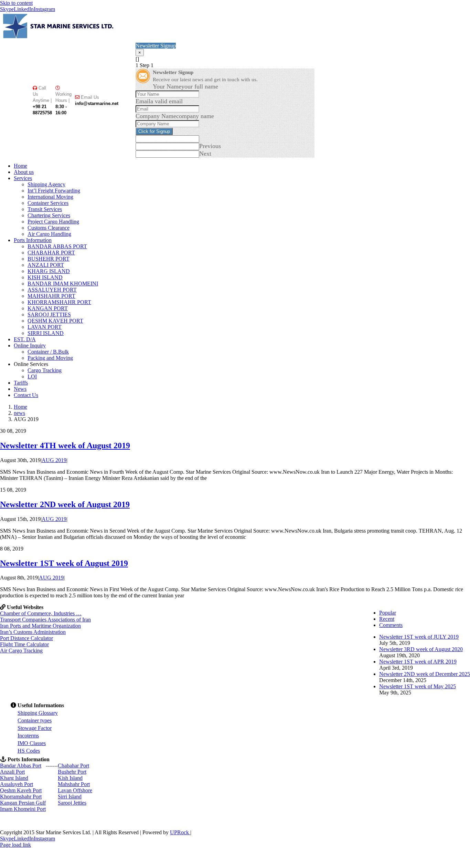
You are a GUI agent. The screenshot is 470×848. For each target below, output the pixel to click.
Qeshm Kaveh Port (21, 790)
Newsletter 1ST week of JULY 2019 (419, 637)
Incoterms (28, 736)
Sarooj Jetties (72, 803)
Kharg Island (14, 778)
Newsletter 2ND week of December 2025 (424, 674)
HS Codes (29, 751)
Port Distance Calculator (26, 638)
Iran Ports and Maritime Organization (40, 626)
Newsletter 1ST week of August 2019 (64, 563)
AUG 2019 (54, 460)
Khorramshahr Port (21, 796)
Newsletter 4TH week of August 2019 (65, 445)
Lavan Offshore (75, 790)
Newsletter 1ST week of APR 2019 (418, 661)
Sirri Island (70, 796)
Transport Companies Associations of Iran (45, 619)
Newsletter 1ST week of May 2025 (417, 686)
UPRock (180, 832)
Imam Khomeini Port (23, 809)
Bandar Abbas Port (20, 765)
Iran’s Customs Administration (33, 632)
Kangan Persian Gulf (23, 803)
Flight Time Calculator (24, 644)
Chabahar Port (73, 765)
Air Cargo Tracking (21, 650)
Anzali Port (12, 772)
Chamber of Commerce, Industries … (41, 613)
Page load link (15, 845)
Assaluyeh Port (16, 784)
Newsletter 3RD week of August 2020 (421, 649)
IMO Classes (32, 743)
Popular (387, 613)
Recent (386, 619)
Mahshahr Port (74, 784)
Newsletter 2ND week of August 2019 (65, 504)
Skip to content (16, 3)
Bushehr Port (72, 772)
